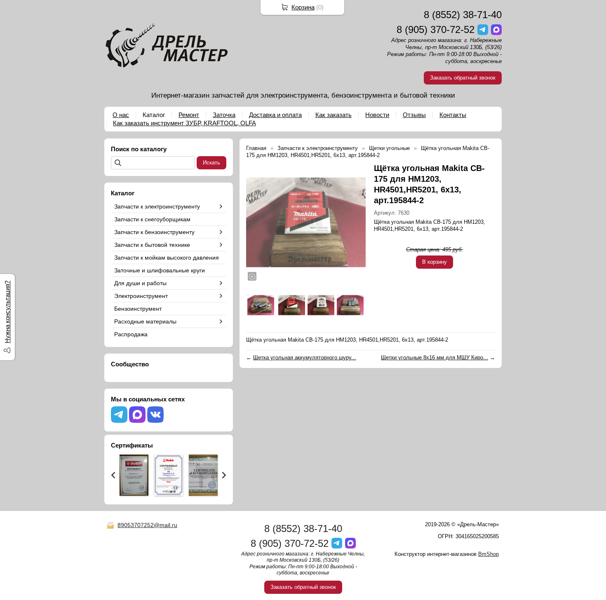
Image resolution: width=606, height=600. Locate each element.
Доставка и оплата (275, 114)
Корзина (303, 7)
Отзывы (414, 114)
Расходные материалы (145, 321)
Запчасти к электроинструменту (157, 206)
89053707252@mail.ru (147, 525)
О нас (121, 114)
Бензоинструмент (138, 308)
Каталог (154, 114)
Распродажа (131, 334)
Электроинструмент (141, 296)
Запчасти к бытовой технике (152, 244)
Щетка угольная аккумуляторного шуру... (304, 357)
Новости (377, 114)
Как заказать (333, 114)
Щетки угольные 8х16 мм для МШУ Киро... (434, 357)
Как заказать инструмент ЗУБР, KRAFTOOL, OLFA (184, 123)
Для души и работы (140, 283)
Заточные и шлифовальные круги (159, 270)
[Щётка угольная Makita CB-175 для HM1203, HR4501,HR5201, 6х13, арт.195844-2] (306, 222)
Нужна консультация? (7, 312)
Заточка (224, 114)
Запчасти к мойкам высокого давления (166, 257)
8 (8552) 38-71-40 (463, 14)
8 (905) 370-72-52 (435, 29)
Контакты (452, 114)
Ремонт (189, 114)
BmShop (488, 554)
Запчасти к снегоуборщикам (152, 219)
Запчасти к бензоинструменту (154, 232)
